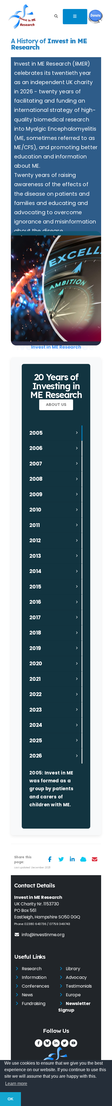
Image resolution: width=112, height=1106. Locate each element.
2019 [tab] (35, 648)
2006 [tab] (35, 448)
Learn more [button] (16, 1083)
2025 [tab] (35, 740)
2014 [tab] (35, 571)
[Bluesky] (47, 1043)
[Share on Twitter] (61, 859)
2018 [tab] (35, 632)
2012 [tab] (35, 540)
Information (34, 977)
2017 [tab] (35, 617)
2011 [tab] (34, 525)
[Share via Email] (94, 859)
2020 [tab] (35, 663)
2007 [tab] (35, 463)
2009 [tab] (35, 494)
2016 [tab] (35, 602)
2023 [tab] (35, 709)
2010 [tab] (35, 509)
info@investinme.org (43, 935)
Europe (73, 995)
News (27, 995)
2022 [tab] (35, 694)
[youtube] (73, 1043)
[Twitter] (65, 1043)
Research (32, 969)
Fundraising (33, 1003)
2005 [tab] (36, 433)
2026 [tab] (35, 755)
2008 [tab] (35, 479)
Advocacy (76, 977)
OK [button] (10, 1099)
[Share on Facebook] (49, 859)
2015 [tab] (35, 586)
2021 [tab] (35, 679)
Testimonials (79, 986)
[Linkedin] (56, 1043)
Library (73, 969)
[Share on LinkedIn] (72, 859)
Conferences (35, 986)
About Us (56, 404)
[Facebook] (38, 1043)
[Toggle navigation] (75, 16)
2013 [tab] (35, 556)
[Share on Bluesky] (83, 859)
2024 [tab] (35, 725)
